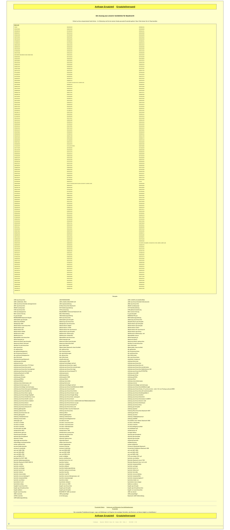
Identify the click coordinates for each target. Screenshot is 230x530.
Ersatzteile (115, 509)
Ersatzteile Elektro (99, 507)
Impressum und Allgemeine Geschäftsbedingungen (120, 507)
